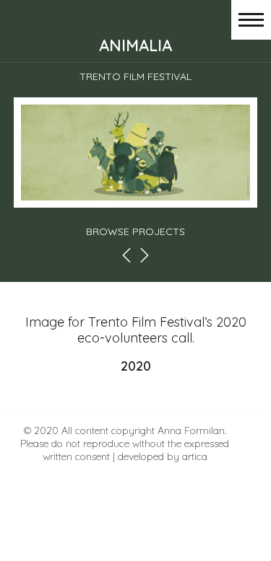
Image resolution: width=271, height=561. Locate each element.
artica (194, 456)
